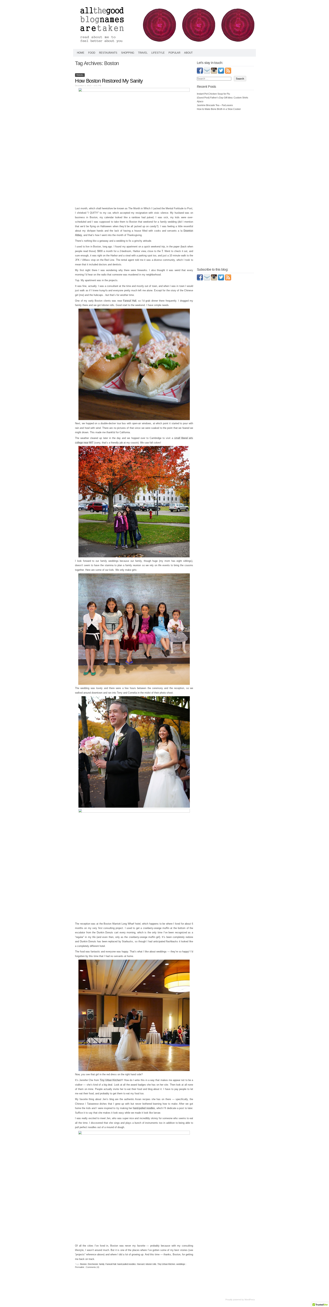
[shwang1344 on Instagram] (214, 73)
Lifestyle (158, 52)
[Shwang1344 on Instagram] (214, 279)
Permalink (79, 1267)
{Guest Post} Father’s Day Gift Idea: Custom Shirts (222, 97)
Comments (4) (92, 1267)
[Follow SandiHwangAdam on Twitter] (221, 73)
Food (91, 52)
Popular (174, 52)
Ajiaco (200, 101)
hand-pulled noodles (144, 1108)
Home (80, 52)
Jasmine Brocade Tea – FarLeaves (215, 105)
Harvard (141, 1264)
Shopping (127, 52)
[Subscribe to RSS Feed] (228, 73)
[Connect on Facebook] (200, 73)
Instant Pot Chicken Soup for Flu (213, 94)
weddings (180, 1264)
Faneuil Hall (129, 300)
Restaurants (108, 52)
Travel (143, 52)
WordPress (249, 1299)
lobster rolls (151, 1264)
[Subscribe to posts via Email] (207, 73)
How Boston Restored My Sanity (109, 81)
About (188, 52)
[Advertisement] (225, 136)
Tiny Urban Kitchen (110, 1080)
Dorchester (93, 1264)
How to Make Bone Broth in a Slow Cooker (219, 109)
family (101, 1264)
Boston (83, 1264)
